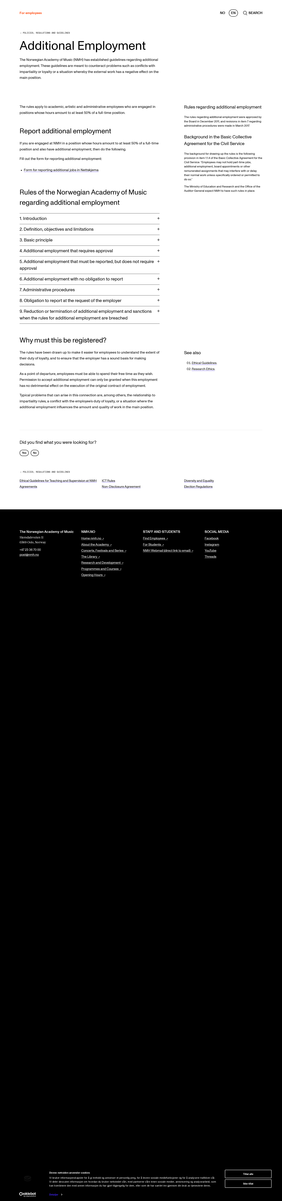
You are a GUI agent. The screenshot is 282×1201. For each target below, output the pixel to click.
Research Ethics (203, 369)
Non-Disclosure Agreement (121, 486)
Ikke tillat (248, 1183)
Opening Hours (92, 575)
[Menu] (270, 13)
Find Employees (154, 538)
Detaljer (53, 1194)
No (222, 13)
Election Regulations (198, 486)
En (233, 13)
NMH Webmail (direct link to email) (166, 550)
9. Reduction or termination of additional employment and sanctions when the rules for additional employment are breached (86, 314)
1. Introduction (33, 218)
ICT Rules (108, 480)
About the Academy (95, 544)
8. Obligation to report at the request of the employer (71, 300)
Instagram (212, 544)
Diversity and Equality (199, 480)
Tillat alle (248, 1174)
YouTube (210, 550)
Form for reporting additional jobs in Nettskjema (61, 170)
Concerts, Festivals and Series (102, 550)
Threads (210, 556)
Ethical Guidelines (204, 363)
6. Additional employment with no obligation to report (71, 279)
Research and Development (101, 562)
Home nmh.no (91, 538)
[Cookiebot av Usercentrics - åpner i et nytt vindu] (27, 1194)
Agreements (28, 486)
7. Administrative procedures (47, 290)
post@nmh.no (29, 554)
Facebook (212, 538)
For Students (152, 544)
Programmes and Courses (100, 569)
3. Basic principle (36, 240)
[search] (252, 13)
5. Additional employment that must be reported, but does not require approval (87, 265)
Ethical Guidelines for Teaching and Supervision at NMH (58, 480)
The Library (89, 556)
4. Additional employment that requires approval (66, 251)
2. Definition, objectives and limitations (57, 229)
